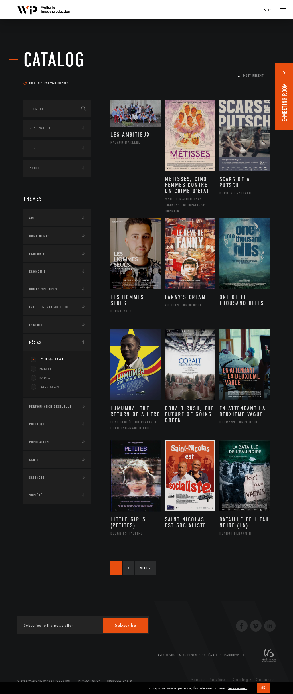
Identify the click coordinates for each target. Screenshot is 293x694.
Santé (34, 460)
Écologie (37, 254)
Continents (39, 236)
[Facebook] (242, 626)
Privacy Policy (89, 681)
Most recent (253, 76)
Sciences (37, 478)
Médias (35, 342)
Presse (45, 368)
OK (263, 687)
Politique (38, 424)
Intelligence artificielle (53, 307)
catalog (54, 60)
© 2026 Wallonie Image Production (44, 681)
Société (36, 495)
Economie (37, 271)
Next (145, 568)
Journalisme (51, 359)
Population (39, 442)
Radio (45, 378)
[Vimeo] (256, 626)
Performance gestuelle (50, 407)
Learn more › (237, 688)
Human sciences (43, 289)
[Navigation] (283, 9)
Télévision (49, 387)
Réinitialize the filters (49, 83)
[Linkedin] (270, 626)
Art (32, 218)
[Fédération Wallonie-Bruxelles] (269, 657)
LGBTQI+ (36, 325)
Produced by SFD (119, 681)
